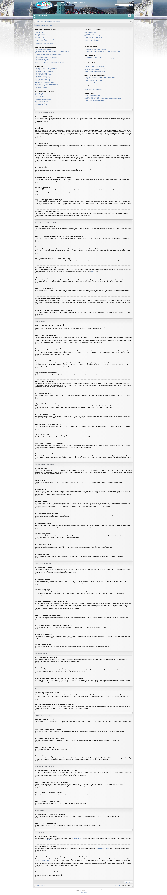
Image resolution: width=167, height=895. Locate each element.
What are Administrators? (90, 31)
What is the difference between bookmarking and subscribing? (100, 77)
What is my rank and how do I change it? (45, 60)
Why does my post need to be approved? (45, 85)
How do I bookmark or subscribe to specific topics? (97, 78)
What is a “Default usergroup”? (92, 40)
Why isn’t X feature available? (92, 97)
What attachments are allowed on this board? (95, 88)
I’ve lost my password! (41, 40)
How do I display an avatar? (42, 59)
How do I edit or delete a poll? (42, 76)
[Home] (46, 5)
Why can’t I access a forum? (42, 77)
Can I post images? (40, 98)
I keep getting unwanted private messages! (95, 49)
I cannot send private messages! (92, 48)
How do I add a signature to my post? (44, 71)
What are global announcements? (43, 99)
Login (42, 17)
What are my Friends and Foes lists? (93, 57)
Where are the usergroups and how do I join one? (96, 35)
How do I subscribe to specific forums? (94, 80)
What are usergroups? (90, 34)
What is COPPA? (39, 32)
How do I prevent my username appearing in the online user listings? (52, 51)
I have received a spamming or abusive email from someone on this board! (103, 51)
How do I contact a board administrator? (94, 100)
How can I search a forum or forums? (93, 65)
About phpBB (46, 839)
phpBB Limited (77, 838)
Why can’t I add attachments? (42, 79)
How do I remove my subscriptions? (93, 82)
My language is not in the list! (42, 56)
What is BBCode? (39, 93)
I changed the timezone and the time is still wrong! (48, 54)
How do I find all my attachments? (93, 89)
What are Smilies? (39, 96)
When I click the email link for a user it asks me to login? (49, 62)
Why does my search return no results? (94, 66)
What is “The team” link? (90, 42)
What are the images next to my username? (46, 57)
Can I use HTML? (39, 95)
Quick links (35, 16)
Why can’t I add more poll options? (44, 74)
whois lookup (45, 860)
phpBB (92, 271)
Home (38, 15)
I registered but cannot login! (42, 35)
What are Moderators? (90, 32)
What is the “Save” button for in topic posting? (46, 84)
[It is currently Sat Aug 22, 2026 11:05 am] (131, 21)
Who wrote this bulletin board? (92, 95)
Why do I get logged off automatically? (45, 42)
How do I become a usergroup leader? (94, 37)
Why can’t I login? (39, 37)
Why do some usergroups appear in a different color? (97, 39)
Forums (45, 15)
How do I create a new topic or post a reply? (46, 68)
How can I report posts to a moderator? (45, 82)
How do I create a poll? (41, 73)
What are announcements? (42, 101)
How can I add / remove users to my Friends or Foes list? (99, 59)
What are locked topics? (41, 104)
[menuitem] (129, 15)
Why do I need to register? (42, 31)
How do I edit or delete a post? (43, 70)
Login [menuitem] (133, 16)
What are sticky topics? (41, 103)
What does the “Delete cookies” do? (44, 43)
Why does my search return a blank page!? (95, 68)
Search (37, 17)
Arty (80, 890)
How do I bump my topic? (41, 87)
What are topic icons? (40, 106)
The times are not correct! (41, 53)
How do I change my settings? (43, 49)
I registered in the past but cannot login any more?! (48, 39)
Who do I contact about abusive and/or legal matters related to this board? (103, 98)
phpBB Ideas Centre (103, 848)
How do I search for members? (92, 69)
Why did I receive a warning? (42, 81)
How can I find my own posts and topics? (94, 71)
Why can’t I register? (40, 34)
